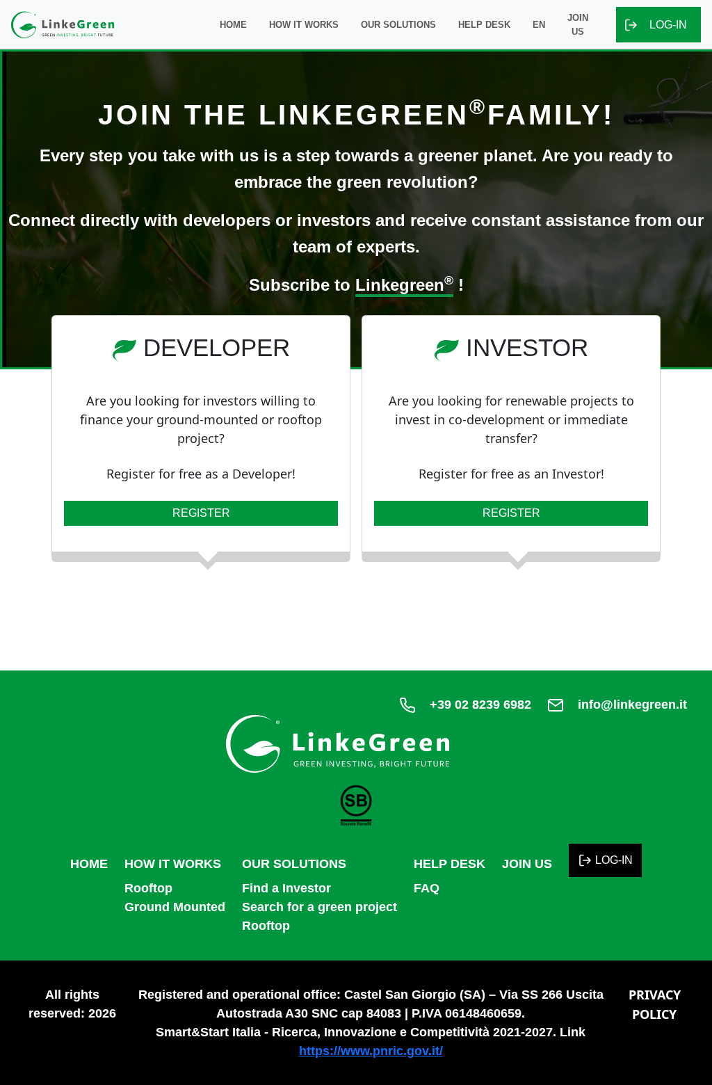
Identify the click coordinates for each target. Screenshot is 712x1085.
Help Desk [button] (484, 24)
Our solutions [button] (398, 24)
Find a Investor (286, 888)
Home (233, 24)
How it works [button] (304, 24)
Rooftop (148, 888)
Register (201, 513)
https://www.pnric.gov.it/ (371, 1051)
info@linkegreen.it (632, 705)
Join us (577, 25)
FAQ (426, 888)
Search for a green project (319, 907)
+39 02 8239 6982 (480, 705)
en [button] (539, 24)
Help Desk (449, 864)
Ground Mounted (174, 907)
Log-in (668, 25)
